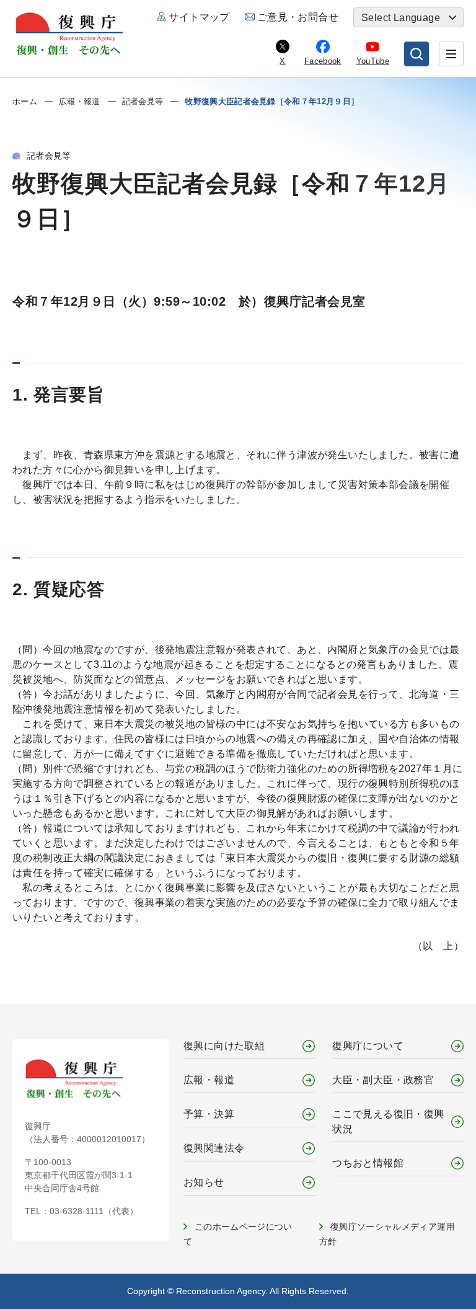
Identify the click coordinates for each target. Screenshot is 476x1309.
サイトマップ (199, 17)
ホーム (24, 101)
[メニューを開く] (451, 54)
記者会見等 (143, 101)
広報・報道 (79, 101)
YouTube (372, 61)
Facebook (323, 61)
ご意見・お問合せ (297, 17)
